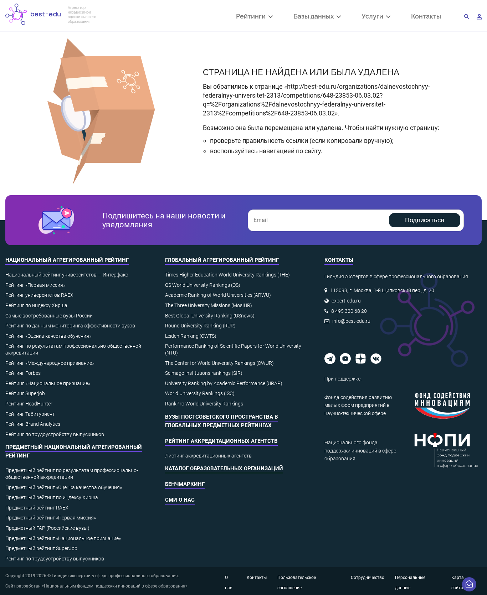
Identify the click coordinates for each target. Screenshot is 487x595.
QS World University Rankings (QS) (202, 285)
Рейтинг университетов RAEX (39, 295)
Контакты (426, 16)
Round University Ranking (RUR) (200, 325)
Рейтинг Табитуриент (30, 414)
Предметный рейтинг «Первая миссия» (50, 518)
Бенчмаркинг (185, 484)
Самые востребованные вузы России (49, 316)
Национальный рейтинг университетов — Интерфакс (66, 275)
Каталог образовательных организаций (224, 468)
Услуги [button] (374, 17)
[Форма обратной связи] (469, 584)
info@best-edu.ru (351, 321)
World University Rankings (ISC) (200, 393)
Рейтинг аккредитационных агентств (221, 441)
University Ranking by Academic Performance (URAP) (223, 383)
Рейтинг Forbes (23, 373)
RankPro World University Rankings (204, 404)
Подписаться (424, 220)
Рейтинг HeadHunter (28, 404)
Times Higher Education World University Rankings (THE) (227, 275)
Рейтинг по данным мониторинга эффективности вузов (70, 325)
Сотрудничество (367, 577)
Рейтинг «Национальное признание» (47, 383)
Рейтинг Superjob (25, 393)
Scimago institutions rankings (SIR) (203, 373)
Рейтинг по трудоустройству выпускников (54, 434)
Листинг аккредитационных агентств (208, 456)
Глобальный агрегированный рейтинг (222, 260)
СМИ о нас (180, 500)
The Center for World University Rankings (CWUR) (219, 363)
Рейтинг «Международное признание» (49, 363)
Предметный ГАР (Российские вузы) (47, 528)
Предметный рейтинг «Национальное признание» (63, 538)
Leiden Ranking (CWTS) (190, 336)
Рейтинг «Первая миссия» (35, 285)
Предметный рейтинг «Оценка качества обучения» (63, 487)
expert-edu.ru (346, 301)
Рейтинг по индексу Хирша (36, 305)
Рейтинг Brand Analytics (32, 424)
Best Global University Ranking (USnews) (210, 316)
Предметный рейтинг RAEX (36, 508)
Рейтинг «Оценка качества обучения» (48, 336)
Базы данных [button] (315, 17)
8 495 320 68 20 (349, 311)
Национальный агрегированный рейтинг (67, 260)
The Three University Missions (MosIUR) (208, 305)
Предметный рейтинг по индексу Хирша (51, 497)
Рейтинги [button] (252, 17)
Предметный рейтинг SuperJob (41, 548)
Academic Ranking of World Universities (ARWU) (218, 295)
